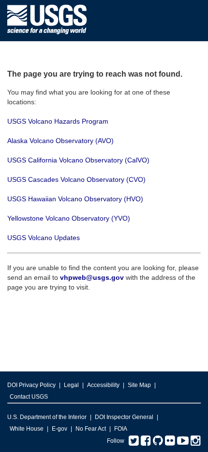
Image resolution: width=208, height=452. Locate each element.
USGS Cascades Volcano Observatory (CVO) (76, 179)
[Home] (47, 36)
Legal (71, 385)
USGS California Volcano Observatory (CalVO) (78, 160)
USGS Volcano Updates (43, 238)
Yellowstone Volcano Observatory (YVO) (68, 218)
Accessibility (103, 385)
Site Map (139, 385)
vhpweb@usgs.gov (92, 277)
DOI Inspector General (124, 417)
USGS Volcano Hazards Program (57, 121)
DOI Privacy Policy (31, 385)
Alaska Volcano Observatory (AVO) (60, 141)
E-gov (59, 428)
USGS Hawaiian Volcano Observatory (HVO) (75, 199)
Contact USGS (29, 396)
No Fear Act (90, 428)
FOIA (120, 428)
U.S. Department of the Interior (47, 417)
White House (27, 428)
